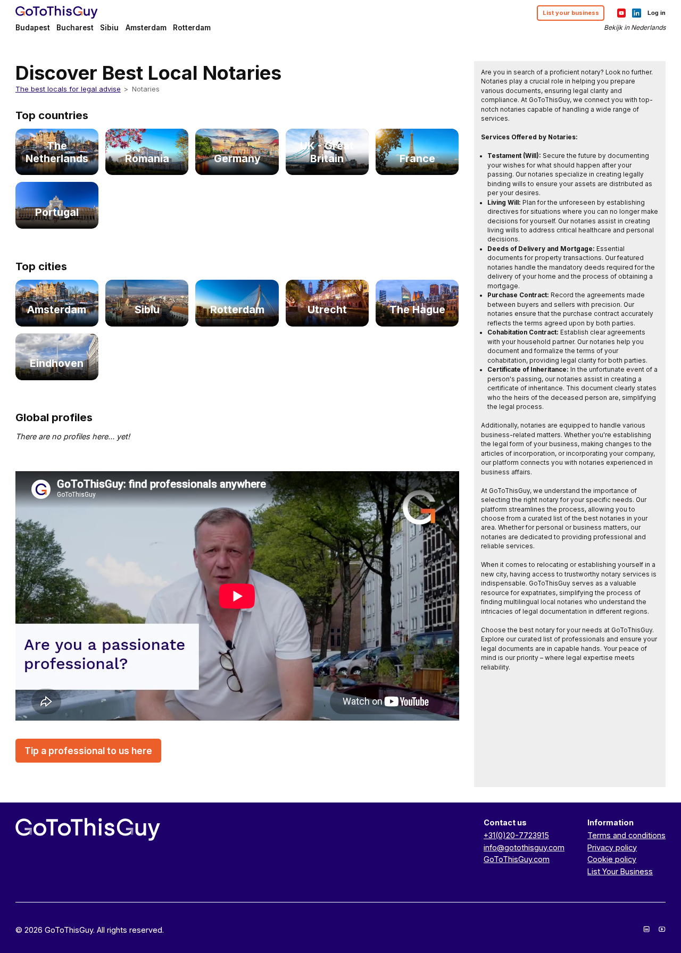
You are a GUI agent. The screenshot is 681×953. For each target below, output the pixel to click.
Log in (656, 13)
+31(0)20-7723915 (516, 835)
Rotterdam (192, 27)
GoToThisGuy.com (517, 859)
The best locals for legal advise (68, 89)
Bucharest (75, 27)
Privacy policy (612, 847)
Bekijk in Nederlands (635, 27)
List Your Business (620, 871)
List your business (571, 12)
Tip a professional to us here (88, 750)
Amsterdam (146, 27)
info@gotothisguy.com (524, 847)
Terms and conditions (626, 835)
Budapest (32, 27)
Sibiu (109, 27)
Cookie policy (611, 859)
